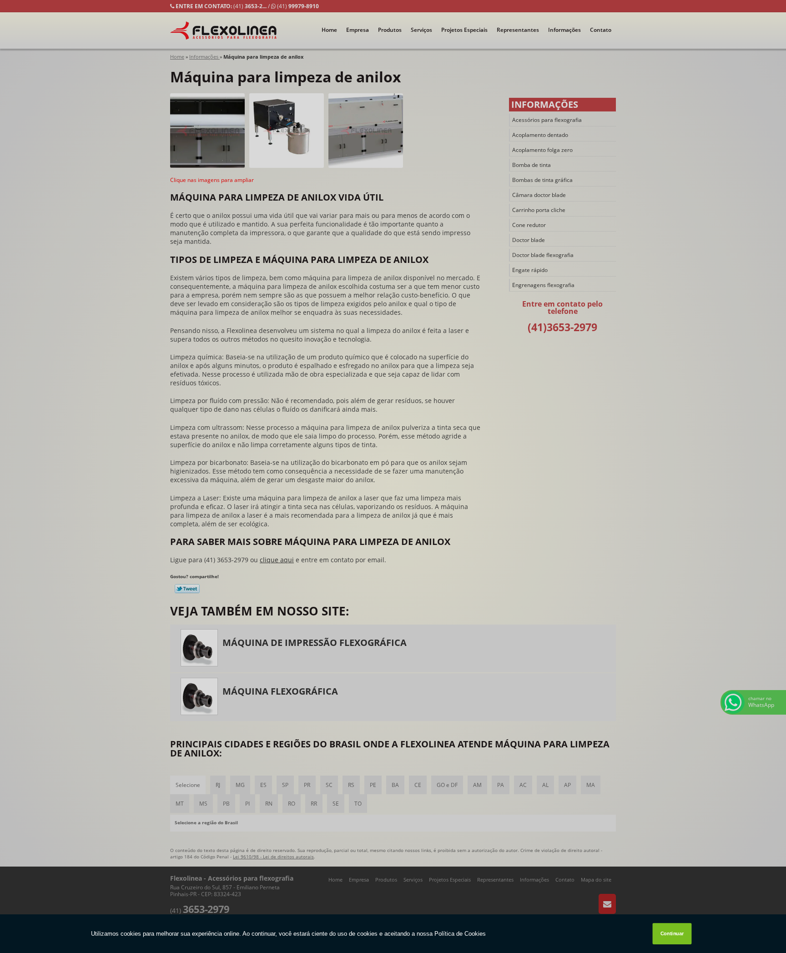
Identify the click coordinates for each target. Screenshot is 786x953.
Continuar (672, 934)
